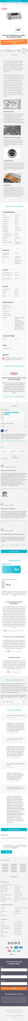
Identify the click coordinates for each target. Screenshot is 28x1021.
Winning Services (18, 934)
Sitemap (16, 900)
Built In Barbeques (22, 3)
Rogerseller (3, 936)
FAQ (1, 892)
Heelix (2, 930)
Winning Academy (18, 926)
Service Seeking (17, 922)
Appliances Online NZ (5, 926)
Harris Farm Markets (5, 928)
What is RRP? (3, 900)
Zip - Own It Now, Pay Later (6, 898)
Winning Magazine (18, 932)
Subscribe (14, 988)
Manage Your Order (18, 887)
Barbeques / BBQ (7, 3)
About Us (3, 907)
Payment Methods (4, 889)
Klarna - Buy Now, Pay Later (6, 894)
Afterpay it (3, 896)
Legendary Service (9, 885)
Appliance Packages (18, 894)
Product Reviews (4, 891)
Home (2, 3)
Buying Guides (4, 887)
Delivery (2, 885)
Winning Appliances (18, 928)
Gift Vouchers (17, 889)
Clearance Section (18, 892)
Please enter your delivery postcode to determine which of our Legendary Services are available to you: (13, 697)
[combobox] (19, 458)
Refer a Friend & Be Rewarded (20, 898)
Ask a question (4, 835)
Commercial (3, 911)
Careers (2, 909)
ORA (2, 934)
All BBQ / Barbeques (14, 3)
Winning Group (17, 930)
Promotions (16, 891)
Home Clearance (4, 932)
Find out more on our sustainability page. (14, 396)
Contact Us (16, 885)
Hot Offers (16, 896)
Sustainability (17, 911)
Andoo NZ (3, 924)
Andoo (2, 922)
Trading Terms (17, 907)
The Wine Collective (18, 924)
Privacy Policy (17, 909)
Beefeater (17, 215)
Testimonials (3, 915)
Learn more (11, 594)
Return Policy (24, 907)
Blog (2, 913)
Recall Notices (17, 913)
